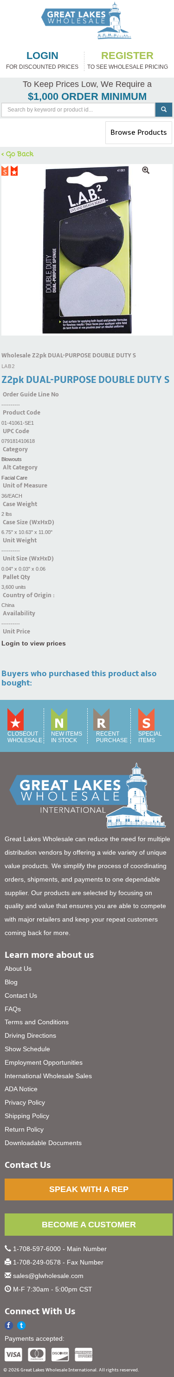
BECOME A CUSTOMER (89, 1224)
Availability (19, 613)
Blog (11, 982)
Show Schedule (27, 1049)
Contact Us (21, 995)
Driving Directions (30, 1035)
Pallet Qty (16, 577)
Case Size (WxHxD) (28, 522)
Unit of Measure (25, 485)
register (127, 56)
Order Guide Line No (31, 394)
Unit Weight (20, 540)
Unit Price (16, 631)
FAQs (13, 1009)
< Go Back (17, 153)
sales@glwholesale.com (48, 1275)
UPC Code (16, 431)
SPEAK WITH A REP (89, 1189)
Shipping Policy (27, 1116)
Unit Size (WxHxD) (28, 558)
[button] (21, 1325)
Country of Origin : (29, 595)
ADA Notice (21, 1089)
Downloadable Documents (43, 1142)
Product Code (21, 412)
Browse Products (138, 135)
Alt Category (20, 467)
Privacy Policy (25, 1102)
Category (15, 449)
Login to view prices (33, 643)
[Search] (164, 109)
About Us (18, 968)
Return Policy (24, 1129)
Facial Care (14, 478)
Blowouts (11, 459)
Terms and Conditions (37, 1022)
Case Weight (20, 504)
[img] (87, 250)
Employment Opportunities (44, 1062)
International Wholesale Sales (48, 1076)
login (42, 56)
